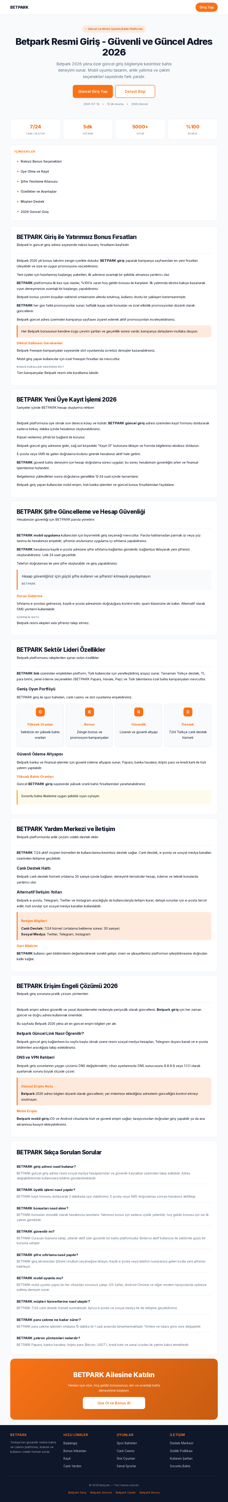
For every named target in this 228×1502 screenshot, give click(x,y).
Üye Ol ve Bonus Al (114, 1403)
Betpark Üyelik (126, 1492)
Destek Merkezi (181, 1443)
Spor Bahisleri (127, 1443)
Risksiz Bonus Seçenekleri (41, 161)
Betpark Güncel (101, 1492)
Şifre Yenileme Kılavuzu (39, 181)
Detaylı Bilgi (135, 91)
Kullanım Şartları (181, 1458)
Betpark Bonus (150, 1492)
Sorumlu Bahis (180, 1466)
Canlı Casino (126, 1451)
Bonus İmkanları (74, 1451)
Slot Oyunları (126, 1458)
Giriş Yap (207, 7)
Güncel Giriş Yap (93, 91)
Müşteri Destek (32, 201)
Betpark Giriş (77, 1492)
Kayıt (67, 1458)
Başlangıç (70, 1443)
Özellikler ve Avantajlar (39, 191)
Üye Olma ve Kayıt (35, 171)
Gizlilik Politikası (181, 1451)
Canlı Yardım (72, 1466)
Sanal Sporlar (126, 1466)
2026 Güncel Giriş (35, 212)
